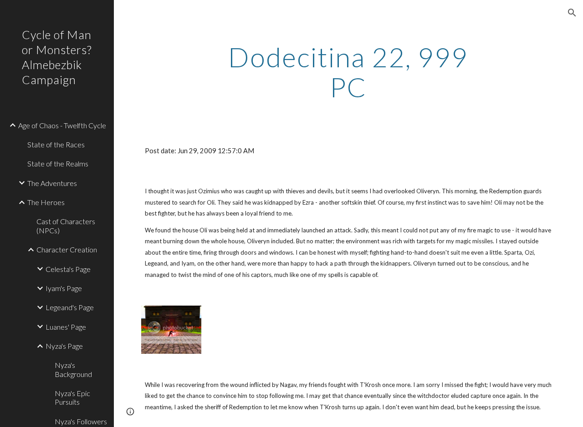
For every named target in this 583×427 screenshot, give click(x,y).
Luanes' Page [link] (66, 326)
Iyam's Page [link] (64, 288)
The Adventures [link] (52, 183)
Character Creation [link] (66, 249)
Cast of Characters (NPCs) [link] (65, 225)
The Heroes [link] (46, 202)
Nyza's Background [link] (73, 369)
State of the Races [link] (56, 144)
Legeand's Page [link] (70, 307)
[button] (572, 13)
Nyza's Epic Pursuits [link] (72, 397)
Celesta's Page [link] (68, 269)
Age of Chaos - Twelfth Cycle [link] (62, 125)
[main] (348, 71)
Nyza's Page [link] (64, 346)
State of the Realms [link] (57, 163)
